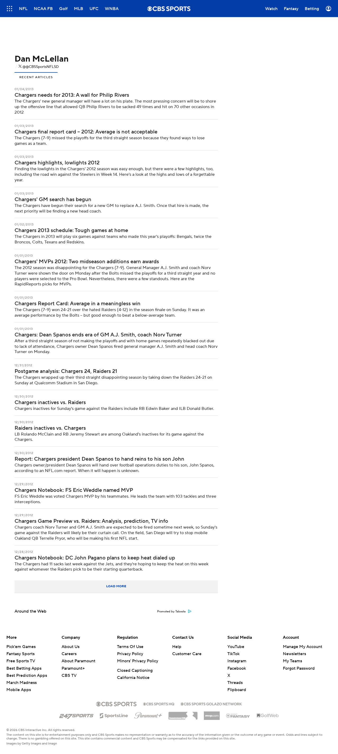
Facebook (236, 668)
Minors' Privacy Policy (137, 661)
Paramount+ (73, 668)
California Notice (133, 677)
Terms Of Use (130, 646)
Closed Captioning (135, 670)
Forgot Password (299, 668)
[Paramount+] (148, 714)
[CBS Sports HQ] (158, 703)
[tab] (36, 76)
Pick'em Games (21, 646)
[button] (9, 8)
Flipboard (236, 689)
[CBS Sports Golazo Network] (211, 703)
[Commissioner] (183, 713)
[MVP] (212, 713)
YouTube (235, 646)
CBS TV (69, 675)
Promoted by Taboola (171, 611)
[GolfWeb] (268, 715)
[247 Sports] (76, 714)
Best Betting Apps (23, 668)
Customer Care (186, 653)
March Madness (21, 682)
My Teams (292, 661)
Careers (69, 653)
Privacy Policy (130, 653)
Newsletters (294, 653)
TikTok (233, 653)
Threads (235, 682)
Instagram (236, 661)
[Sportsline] (114, 715)
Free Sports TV (20, 661)
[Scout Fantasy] (238, 715)
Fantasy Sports (20, 653)
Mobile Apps (18, 689)
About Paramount (78, 661)
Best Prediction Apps (26, 675)
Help (176, 646)
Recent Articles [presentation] (36, 77)
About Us (70, 646)
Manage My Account (302, 646)
